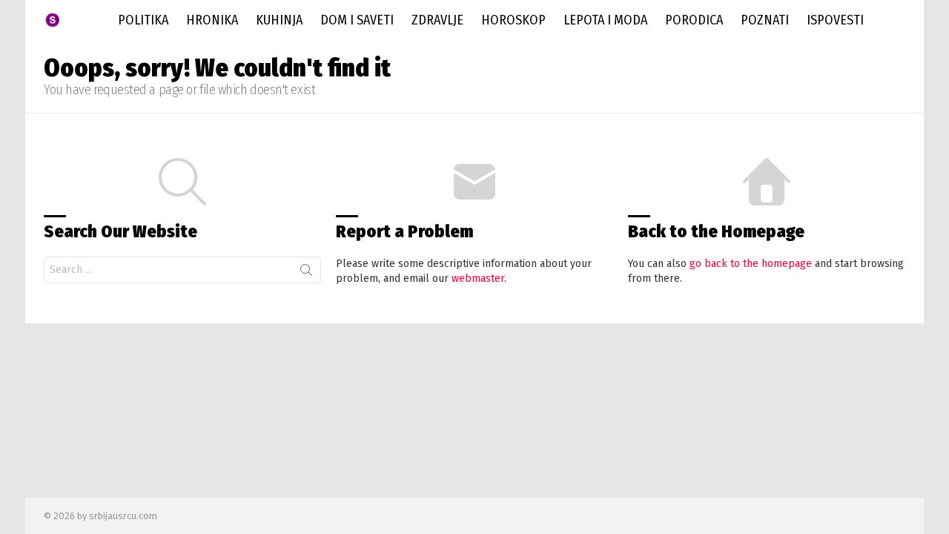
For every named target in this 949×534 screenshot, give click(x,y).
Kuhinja (279, 20)
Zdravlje (437, 20)
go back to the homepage (751, 263)
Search (306, 273)
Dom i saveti (357, 20)
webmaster (478, 278)
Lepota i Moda (605, 20)
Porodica (694, 20)
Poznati (765, 20)
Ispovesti (835, 20)
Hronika (212, 20)
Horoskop (513, 20)
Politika (143, 20)
